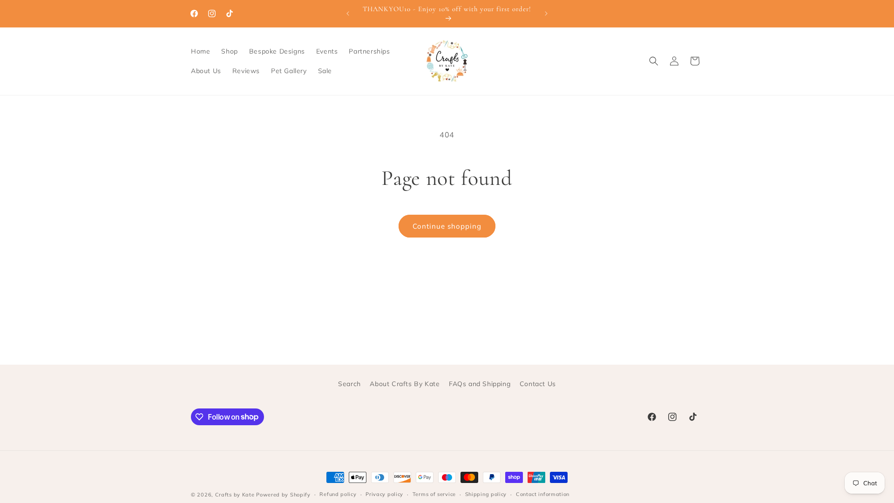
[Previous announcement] (348, 13)
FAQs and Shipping (479, 384)
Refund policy (337, 494)
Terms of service (434, 494)
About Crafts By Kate (405, 384)
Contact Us (538, 384)
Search (349, 384)
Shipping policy (486, 494)
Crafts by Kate (235, 494)
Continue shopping (447, 226)
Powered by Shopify (283, 494)
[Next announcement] (546, 13)
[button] (653, 61)
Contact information (542, 494)
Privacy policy (384, 494)
